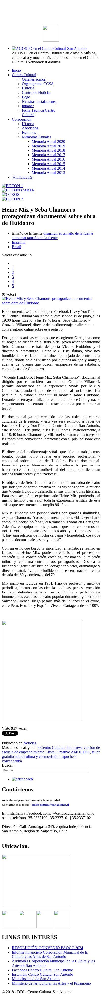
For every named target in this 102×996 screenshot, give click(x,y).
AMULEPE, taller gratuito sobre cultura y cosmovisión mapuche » (51, 754)
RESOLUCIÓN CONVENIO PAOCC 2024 (47, 948)
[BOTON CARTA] (18, 190)
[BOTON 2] (12, 199)
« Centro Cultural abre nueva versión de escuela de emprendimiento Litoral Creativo (51, 749)
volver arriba (12, 761)
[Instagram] (45, 927)
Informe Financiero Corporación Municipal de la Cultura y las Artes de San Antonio (50, 954)
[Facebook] (10, 927)
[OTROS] (10, 194)
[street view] (36, 904)
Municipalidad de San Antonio (36, 979)
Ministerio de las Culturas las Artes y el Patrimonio (51, 983)
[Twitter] (27, 927)
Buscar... (9, 765)
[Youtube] (62, 927)
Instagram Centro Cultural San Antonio (42, 974)
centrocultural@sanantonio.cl (50, 804)
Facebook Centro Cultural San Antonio (42, 970)
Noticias (29, 743)
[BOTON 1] (12, 186)
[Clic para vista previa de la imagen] (51, 303)
